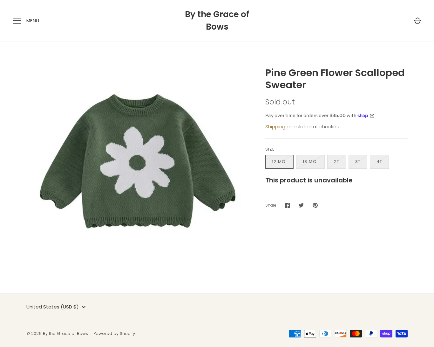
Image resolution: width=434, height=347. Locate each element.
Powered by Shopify (114, 333)
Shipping (275, 126)
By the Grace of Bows (217, 20)
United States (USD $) (52, 306)
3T (358, 162)
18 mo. (310, 162)
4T (379, 162)
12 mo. (279, 162)
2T (336, 162)
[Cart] (417, 21)
